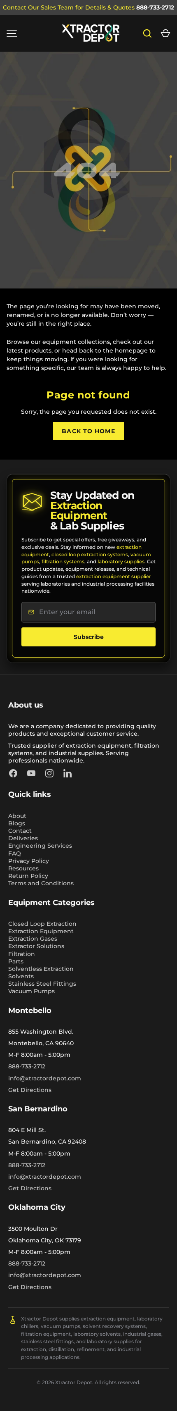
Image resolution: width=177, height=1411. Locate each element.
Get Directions (29, 1090)
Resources (23, 868)
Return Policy (28, 875)
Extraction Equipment (41, 931)
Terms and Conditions (41, 883)
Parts (15, 961)
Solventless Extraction (41, 968)
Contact (20, 830)
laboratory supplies (121, 561)
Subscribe (89, 637)
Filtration (21, 954)
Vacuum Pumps (31, 991)
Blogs (16, 823)
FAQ (14, 853)
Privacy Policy (28, 861)
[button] (165, 33)
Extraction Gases (32, 938)
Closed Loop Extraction (42, 923)
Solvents (21, 976)
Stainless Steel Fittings (42, 983)
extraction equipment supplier (113, 576)
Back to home (88, 431)
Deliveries (23, 838)
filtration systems (63, 561)
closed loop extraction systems (89, 554)
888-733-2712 (155, 7)
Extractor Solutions (36, 946)
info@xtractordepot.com (44, 1078)
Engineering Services (40, 845)
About (17, 816)
